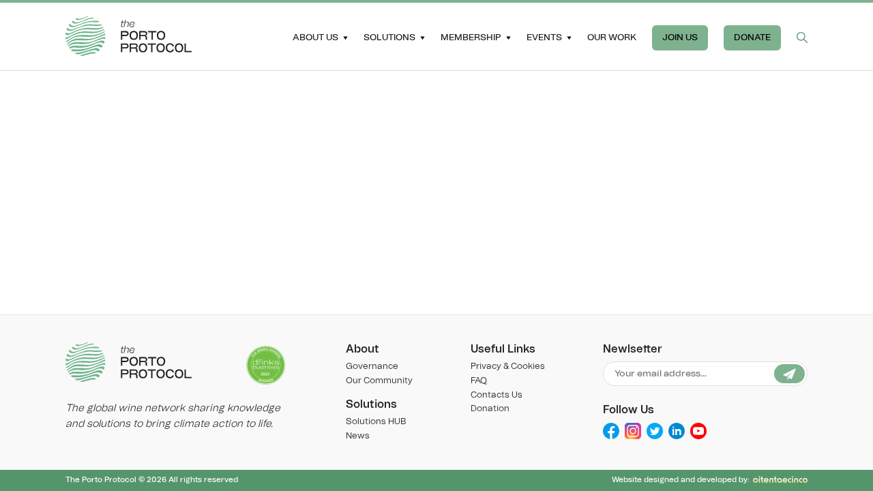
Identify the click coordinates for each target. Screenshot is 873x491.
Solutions (389, 37)
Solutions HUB (376, 421)
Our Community (379, 380)
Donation (490, 408)
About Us (315, 37)
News (358, 436)
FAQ (479, 380)
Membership (471, 37)
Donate (752, 37)
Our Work (611, 37)
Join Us (680, 37)
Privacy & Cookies (508, 366)
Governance (372, 366)
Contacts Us (496, 395)
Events (544, 37)
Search (802, 37)
